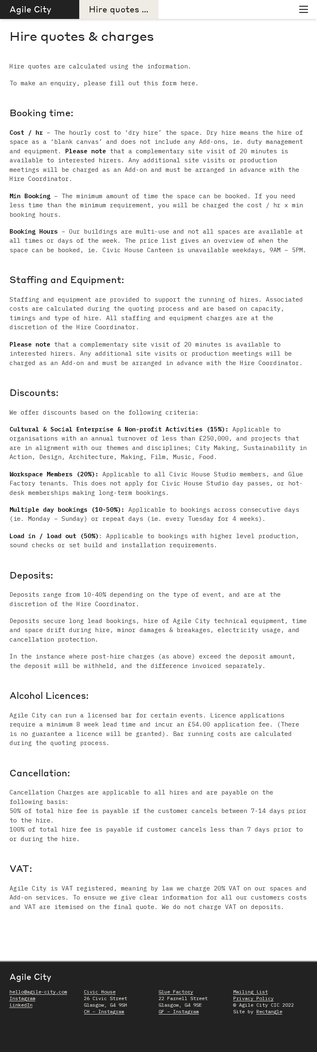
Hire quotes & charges (137, 8)
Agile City (30, 8)
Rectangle (269, 1011)
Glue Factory (175, 992)
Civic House (100, 992)
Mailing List (250, 992)
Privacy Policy (253, 998)
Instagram (22, 998)
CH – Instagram (104, 1011)
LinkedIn (21, 1005)
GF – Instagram (178, 1011)
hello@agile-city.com (38, 992)
